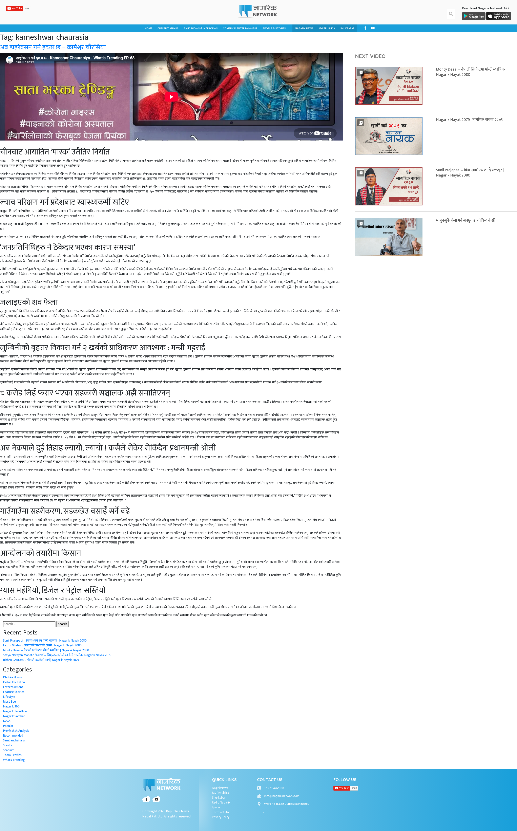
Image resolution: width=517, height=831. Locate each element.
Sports (7, 745)
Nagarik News (304, 28)
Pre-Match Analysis (16, 731)
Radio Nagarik (221, 802)
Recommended (13, 735)
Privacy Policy (220, 817)
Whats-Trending (169, 46)
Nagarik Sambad (194, 46)
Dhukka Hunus (232, 38)
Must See (9, 701)
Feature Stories (13, 692)
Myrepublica (327, 28)
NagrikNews (220, 788)
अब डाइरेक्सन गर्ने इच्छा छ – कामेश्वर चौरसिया (53, 47)
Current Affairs (168, 28)
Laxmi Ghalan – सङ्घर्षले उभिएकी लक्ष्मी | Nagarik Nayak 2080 (42, 645)
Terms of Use (221, 812)
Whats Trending (14, 760)
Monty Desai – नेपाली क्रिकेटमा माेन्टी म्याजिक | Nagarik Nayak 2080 (46, 650)
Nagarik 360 (165, 38)
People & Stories (274, 28)
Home (148, 28)
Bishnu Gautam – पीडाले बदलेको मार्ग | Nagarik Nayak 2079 (41, 660)
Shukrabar (347, 28)
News (7, 721)
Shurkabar (219, 797)
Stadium (8, 750)
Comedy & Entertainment (240, 28)
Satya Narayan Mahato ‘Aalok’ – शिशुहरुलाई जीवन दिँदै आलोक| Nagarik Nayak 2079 (57, 655)
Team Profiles (12, 755)
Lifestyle (9, 697)
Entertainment (13, 687)
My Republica (220, 793)
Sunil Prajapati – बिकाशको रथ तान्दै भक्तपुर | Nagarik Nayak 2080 (45, 640)
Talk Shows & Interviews (201, 28)
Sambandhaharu (274, 46)
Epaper (216, 807)
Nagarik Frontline (196, 38)
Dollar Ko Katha (274, 38)
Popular (8, 726)
